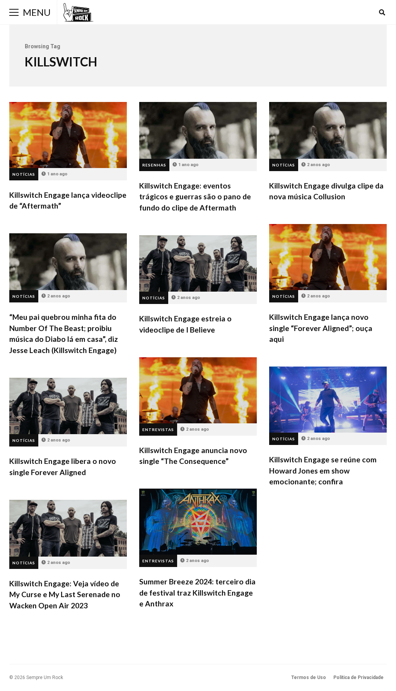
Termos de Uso (308, 677)
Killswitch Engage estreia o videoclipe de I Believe (198, 263)
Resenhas (154, 165)
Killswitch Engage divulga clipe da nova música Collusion (328, 130)
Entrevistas (158, 429)
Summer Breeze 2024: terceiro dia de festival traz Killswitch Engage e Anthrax (198, 522)
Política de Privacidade (358, 677)
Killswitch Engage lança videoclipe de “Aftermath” (68, 135)
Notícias (23, 174)
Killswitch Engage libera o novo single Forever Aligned (68, 406)
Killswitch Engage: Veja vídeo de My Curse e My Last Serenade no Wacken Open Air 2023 (68, 528)
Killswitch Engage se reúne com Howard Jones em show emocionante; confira (328, 400)
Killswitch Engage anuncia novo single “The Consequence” (198, 390)
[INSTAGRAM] (361, 12)
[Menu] (14, 12)
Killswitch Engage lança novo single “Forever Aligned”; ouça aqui (328, 257)
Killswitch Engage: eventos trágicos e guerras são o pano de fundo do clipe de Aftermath (198, 130)
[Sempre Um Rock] (78, 12)
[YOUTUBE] (371, 12)
